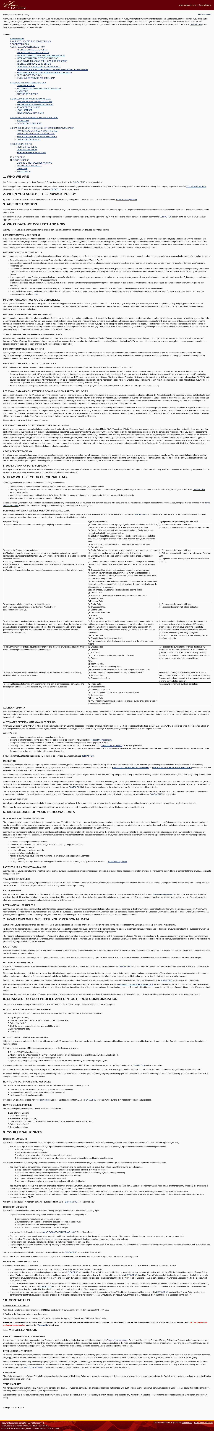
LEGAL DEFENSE (24, 110)
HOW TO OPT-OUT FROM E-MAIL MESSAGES (37, 136)
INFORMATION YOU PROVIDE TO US (33, 53)
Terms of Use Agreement (126, 199)
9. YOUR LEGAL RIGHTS (21, 144)
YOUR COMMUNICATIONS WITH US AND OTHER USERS (42, 61)
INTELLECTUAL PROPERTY (29, 166)
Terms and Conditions (203, 1423)
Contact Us (43, 1325)
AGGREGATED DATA (26, 86)
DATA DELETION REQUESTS (29, 123)
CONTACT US (196, 24)
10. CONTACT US (17, 157)
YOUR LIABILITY (24, 171)
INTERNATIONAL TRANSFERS (30, 113)
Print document (204, 14)
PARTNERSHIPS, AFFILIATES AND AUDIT (35, 104)
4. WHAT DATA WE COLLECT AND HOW (27, 47)
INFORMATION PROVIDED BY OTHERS (34, 64)
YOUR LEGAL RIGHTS (196, 186)
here (36, 294)
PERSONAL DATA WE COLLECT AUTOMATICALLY (39, 67)
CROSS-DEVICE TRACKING (29, 75)
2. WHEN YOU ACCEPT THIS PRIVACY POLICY (30, 41)
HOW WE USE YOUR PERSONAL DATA (136, 984)
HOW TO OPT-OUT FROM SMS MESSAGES (36, 134)
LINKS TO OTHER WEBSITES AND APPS (34, 163)
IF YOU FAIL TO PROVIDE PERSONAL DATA (36, 78)
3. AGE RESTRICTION (19, 44)
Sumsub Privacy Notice (117, 861)
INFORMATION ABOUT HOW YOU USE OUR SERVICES (41, 55)
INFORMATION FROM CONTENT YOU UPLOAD (37, 58)
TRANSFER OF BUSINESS (28, 107)
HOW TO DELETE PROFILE (29, 139)
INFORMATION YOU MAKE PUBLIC (32, 50)
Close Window (204, 5)
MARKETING (22, 91)
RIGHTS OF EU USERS (27, 147)
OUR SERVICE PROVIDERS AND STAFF (34, 102)
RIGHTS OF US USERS (27, 150)
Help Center (44, 1100)
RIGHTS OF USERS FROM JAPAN (31, 152)
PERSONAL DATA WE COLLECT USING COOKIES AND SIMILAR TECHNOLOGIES (52, 70)
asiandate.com (16, 1423)
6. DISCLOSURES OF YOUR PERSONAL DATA (30, 99)
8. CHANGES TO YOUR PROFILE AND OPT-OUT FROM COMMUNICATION (42, 128)
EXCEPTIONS (23, 120)
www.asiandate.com (187, 5)
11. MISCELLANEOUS (19, 160)
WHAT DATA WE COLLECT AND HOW (59, 1232)
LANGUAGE (22, 169)
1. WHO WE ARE (17, 38)
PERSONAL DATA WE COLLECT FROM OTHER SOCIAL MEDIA (44, 72)
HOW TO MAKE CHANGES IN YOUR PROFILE (37, 131)
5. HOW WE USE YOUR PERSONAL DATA (28, 83)
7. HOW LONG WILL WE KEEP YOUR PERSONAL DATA (34, 118)
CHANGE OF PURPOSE (27, 94)
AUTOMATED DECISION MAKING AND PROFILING (39, 88)
